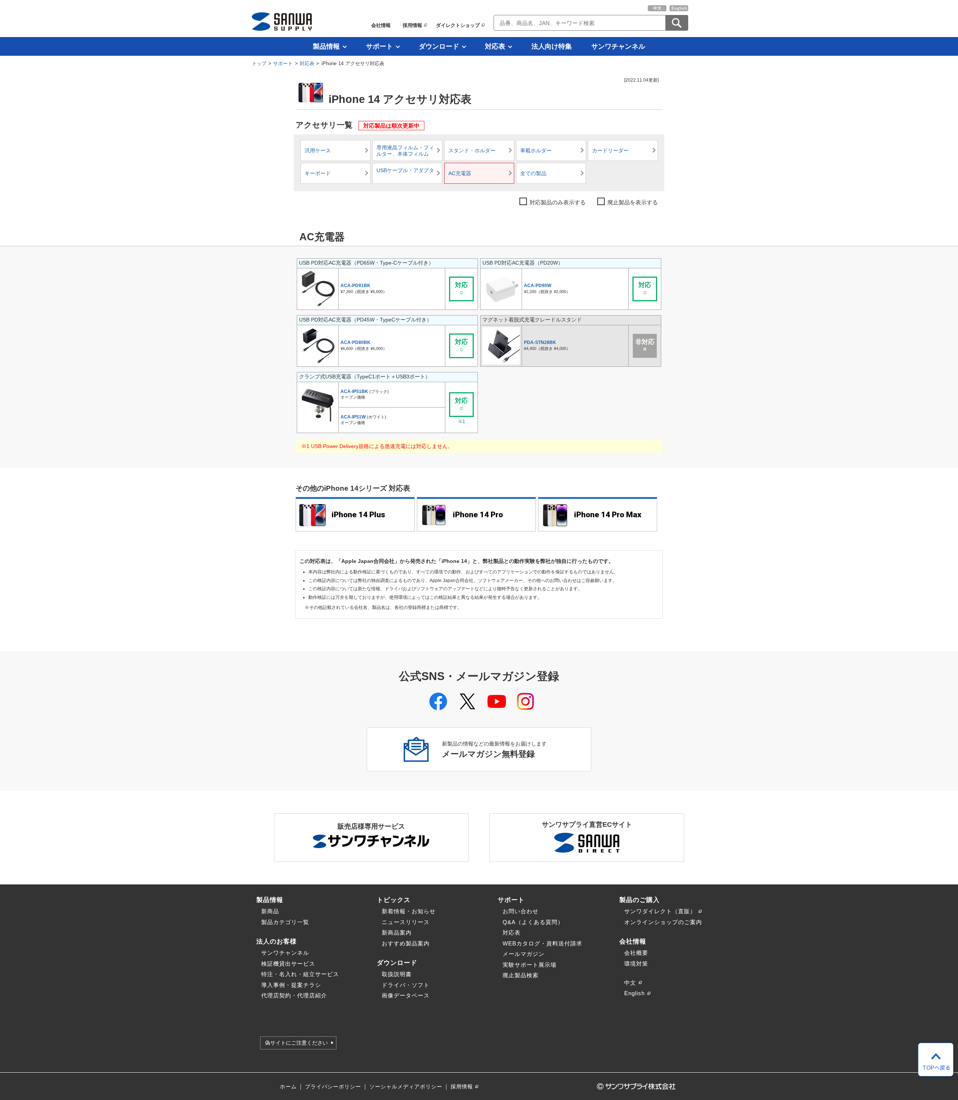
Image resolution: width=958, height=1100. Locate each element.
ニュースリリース (406, 922)
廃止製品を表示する (632, 202)
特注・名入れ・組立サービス (300, 974)
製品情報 (326, 46)
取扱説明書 (397, 974)
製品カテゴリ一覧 (285, 922)
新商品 (270, 911)
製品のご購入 (639, 899)
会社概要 (636, 953)
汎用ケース (318, 150)
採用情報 (412, 25)
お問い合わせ (521, 911)
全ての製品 (533, 173)
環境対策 (636, 963)
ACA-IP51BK (354, 391)
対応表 (495, 46)
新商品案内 (397, 932)
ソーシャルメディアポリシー (405, 1087)
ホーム (288, 1087)
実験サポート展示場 (529, 965)
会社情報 (381, 25)
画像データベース (406, 995)
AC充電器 (459, 173)
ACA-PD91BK (355, 285)
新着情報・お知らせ (409, 911)
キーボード (318, 173)
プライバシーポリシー (333, 1087)
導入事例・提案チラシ (291, 985)
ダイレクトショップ (458, 25)
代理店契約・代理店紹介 (294, 995)
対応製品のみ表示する (558, 202)
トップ (259, 63)
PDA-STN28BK (540, 342)
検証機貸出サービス (288, 963)
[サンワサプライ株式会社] (282, 21)
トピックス (394, 899)
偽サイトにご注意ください (296, 1043)
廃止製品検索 (521, 975)
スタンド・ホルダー (471, 150)
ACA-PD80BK (355, 342)
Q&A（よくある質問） (533, 922)
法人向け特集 (551, 46)
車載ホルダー (536, 150)
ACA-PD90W (537, 285)
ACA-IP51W (353, 417)
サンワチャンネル (618, 46)
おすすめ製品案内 (406, 943)
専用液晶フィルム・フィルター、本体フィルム (405, 151)
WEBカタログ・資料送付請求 (542, 943)
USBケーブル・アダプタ (405, 170)
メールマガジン (523, 954)
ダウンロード (439, 46)
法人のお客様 (276, 941)
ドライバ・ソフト (406, 985)
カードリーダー (610, 150)
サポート (379, 46)
